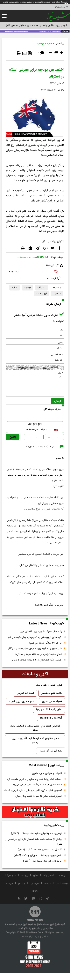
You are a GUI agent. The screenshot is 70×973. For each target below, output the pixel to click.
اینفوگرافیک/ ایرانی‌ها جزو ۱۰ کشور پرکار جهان (38, 796)
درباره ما (62, 875)
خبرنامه (9, 884)
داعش (57, 293)
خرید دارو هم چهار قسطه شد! (42, 861)
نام (61, 330)
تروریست (42, 293)
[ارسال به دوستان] (24, 53)
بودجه (27, 287)
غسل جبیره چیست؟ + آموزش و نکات (38, 855)
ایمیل (60, 342)
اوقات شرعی (61, 884)
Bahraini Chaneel (51, 718)
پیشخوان (59, 43)
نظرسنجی (34, 884)
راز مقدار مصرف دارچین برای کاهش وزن (41, 632)
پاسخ (13, 436)
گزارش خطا (52, 265)
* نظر (60, 373)
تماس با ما (48, 875)
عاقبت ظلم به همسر (52, 693)
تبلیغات (47, 884)
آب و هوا (12, 875)
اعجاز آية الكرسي (25, 693)
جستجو (21, 884)
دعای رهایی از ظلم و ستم (49, 685)
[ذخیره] (30, 53)
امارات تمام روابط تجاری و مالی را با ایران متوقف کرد (34, 779)
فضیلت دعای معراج (52, 701)
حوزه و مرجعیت (44, 43)
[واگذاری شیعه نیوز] (35, 31)
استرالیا (41, 287)
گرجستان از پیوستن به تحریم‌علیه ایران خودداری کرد (35, 637)
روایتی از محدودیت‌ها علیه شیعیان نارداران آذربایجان (33, 841)
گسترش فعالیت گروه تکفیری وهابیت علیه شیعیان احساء (33, 790)
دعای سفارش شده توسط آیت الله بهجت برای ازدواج (35, 740)
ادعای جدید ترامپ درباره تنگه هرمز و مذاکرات (38, 654)
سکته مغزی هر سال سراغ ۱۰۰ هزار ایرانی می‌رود (37, 785)
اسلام (15, 287)
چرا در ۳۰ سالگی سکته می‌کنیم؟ (45, 643)
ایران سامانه (27, 937)
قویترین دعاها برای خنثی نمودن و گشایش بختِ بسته (35, 728)
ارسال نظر (51, 278)
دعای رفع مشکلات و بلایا (49, 709)
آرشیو (35, 875)
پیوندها (24, 875)
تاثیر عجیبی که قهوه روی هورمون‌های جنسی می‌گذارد (34, 648)
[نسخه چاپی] (19, 53)
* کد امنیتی (57, 355)
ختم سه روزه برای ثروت (21, 701)
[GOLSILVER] (35, 812)
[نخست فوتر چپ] (35, 954)
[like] (35, 272)
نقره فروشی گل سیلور (50, 751)
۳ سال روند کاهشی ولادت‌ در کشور (40, 850)
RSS (35, 891)
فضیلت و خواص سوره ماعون (47, 773)
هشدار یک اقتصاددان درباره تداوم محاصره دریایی (36, 660)
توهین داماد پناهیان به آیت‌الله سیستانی (36, 833)
